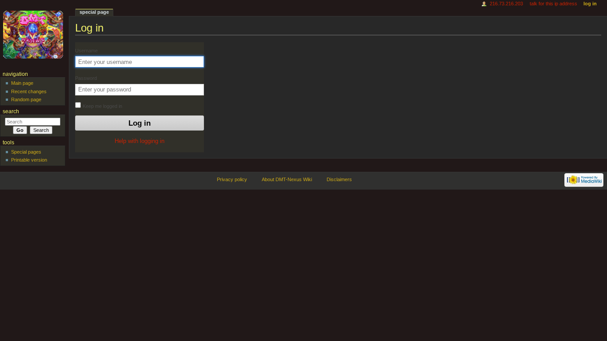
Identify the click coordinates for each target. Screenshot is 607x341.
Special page (94, 12)
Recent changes (29, 91)
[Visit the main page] (34, 34)
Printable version (29, 160)
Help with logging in (139, 141)
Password (86, 78)
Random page (26, 99)
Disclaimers (339, 179)
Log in (590, 3)
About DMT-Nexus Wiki (287, 179)
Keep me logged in (101, 106)
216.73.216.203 (506, 3)
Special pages (26, 152)
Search (11, 111)
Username (86, 50)
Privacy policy (232, 179)
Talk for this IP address (553, 3)
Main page (22, 83)
